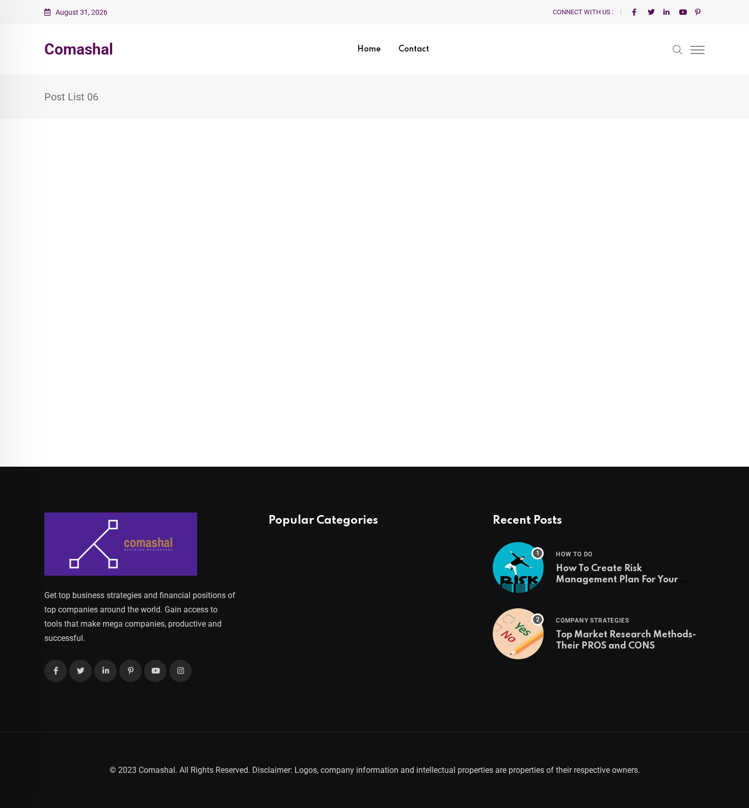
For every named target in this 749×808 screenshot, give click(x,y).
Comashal (78, 49)
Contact (413, 49)
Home (369, 49)
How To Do (574, 554)
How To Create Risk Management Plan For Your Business (617, 580)
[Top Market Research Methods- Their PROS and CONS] (518, 633)
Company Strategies (592, 620)
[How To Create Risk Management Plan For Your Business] (518, 567)
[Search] (678, 49)
